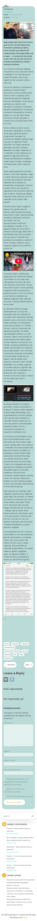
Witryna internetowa (12, 770)
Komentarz (9, 723)
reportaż (25, 651)
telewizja (7, 654)
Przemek (14, 17)
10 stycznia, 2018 (15, 14)
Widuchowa (8, 658)
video (15, 654)
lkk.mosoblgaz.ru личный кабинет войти (20, 838)
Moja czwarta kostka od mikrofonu (18, 840)
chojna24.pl (8, 12)
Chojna (6, 644)
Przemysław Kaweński (11, 651)
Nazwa (7, 751)
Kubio (25, 917)
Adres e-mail (9, 760)
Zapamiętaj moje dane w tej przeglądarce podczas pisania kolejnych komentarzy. (16, 782)
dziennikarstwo (9, 647)
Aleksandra (10, 847)
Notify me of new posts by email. (19, 796)
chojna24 (15, 644)
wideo (21, 654)
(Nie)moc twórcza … (13, 885)
